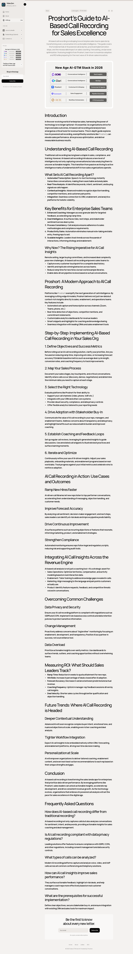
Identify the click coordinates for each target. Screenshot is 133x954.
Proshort (103, 134)
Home (70, 944)
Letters (82, 944)
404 (88, 944)
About (76, 944)
